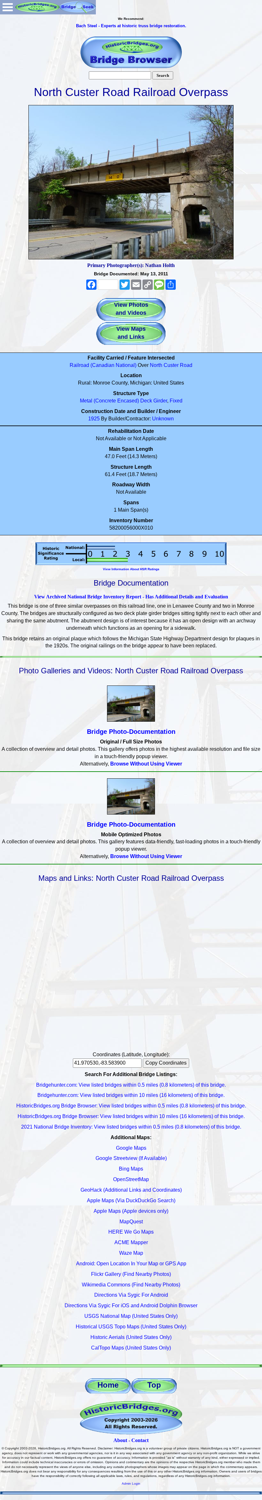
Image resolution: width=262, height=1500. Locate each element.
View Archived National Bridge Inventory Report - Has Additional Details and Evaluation (131, 596)
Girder (160, 400)
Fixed (176, 400)
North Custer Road (171, 365)
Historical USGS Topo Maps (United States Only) (131, 1326)
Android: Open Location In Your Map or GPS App (131, 1263)
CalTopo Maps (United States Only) (131, 1347)
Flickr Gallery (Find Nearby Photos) (131, 1274)
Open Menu (7, 7)
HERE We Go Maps (131, 1232)
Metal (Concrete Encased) (109, 400)
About (120, 1440)
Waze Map (131, 1253)
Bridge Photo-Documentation (131, 731)
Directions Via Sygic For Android (131, 1295)
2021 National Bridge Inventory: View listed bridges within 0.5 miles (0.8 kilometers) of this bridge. (131, 1127)
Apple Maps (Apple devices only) (131, 1211)
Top (154, 1385)
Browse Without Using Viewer (146, 763)
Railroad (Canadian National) (103, 365)
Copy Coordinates (166, 1063)
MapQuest (131, 1221)
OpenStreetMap (131, 1179)
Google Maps (131, 1148)
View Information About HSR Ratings (131, 569)
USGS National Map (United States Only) (131, 1316)
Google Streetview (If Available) (131, 1158)
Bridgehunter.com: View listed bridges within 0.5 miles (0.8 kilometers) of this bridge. (131, 1085)
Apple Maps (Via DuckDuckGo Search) (131, 1200)
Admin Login (131, 1483)
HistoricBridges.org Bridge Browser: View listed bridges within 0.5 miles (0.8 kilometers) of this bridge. (131, 1105)
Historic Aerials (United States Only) (131, 1337)
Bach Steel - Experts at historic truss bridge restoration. (131, 25)
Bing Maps (131, 1169)
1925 (94, 418)
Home (108, 1385)
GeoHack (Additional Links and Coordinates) (131, 1190)
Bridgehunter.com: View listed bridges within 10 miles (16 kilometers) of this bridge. (131, 1095)
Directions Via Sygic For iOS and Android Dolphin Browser (131, 1305)
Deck (146, 400)
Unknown (163, 418)
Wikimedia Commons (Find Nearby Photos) (131, 1284)
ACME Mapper (131, 1242)
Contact (140, 1440)
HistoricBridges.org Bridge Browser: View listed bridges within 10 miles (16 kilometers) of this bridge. (131, 1116)
